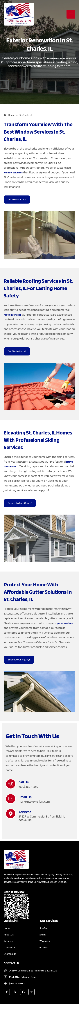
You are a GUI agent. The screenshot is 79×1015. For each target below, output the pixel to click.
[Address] (11, 814)
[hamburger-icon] (71, 14)
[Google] (23, 992)
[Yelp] (15, 992)
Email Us (25, 797)
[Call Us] (11, 784)
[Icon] (31, 992)
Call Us (24, 782)
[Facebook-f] (7, 992)
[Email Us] (11, 799)
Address (25, 812)
